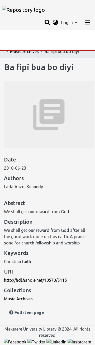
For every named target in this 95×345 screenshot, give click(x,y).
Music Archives (24, 51)
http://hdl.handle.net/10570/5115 (35, 280)
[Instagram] (79, 341)
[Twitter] (36, 341)
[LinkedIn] (57, 341)
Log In (67, 22)
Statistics (13, 35)
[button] (55, 22)
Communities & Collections (30, 46)
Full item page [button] (28, 312)
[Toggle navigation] (87, 22)
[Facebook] (15, 341)
